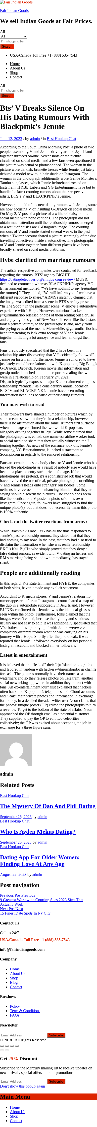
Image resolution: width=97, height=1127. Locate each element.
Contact (16, 77)
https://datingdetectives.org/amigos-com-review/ (37, 279)
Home (15, 64)
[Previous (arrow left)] (2, 1050)
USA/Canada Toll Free (28, 55)
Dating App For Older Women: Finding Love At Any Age (40, 860)
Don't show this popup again (22, 1086)
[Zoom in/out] (17, 1046)
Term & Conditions (25, 1011)
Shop (14, 72)
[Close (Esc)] (2, 1046)
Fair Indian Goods (14, 10)
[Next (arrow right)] (7, 1050)
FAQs (14, 1015)
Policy (15, 1006)
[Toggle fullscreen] (12, 1046)
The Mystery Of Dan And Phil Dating (48, 806)
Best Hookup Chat (61, 139)
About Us (17, 68)
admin (35, 139)
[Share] (7, 1046)
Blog (14, 982)
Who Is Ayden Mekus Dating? (38, 831)
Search (7, 46)
